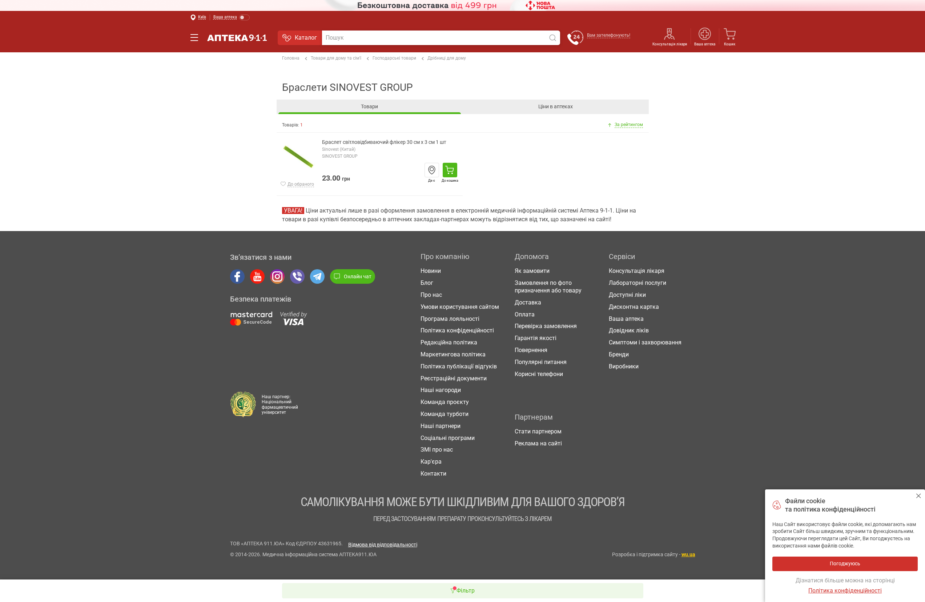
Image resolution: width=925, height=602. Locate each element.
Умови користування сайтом (460, 306)
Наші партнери (441, 426)
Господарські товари (394, 58)
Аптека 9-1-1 (237, 38)
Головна (290, 58)
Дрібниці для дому (446, 58)
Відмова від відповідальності (382, 545)
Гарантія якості (535, 338)
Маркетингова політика (453, 354)
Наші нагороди (441, 390)
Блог (427, 282)
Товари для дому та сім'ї (336, 58)
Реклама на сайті (538, 443)
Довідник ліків (629, 330)
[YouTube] (257, 276)
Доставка (528, 302)
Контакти (433, 473)
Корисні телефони (539, 374)
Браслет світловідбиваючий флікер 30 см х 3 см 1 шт (384, 142)
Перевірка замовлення (546, 326)
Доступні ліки (627, 294)
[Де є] (432, 170)
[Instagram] (277, 276)
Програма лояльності (450, 318)
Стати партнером (538, 431)
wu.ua (688, 554)
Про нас (431, 294)
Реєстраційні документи (454, 378)
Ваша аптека (626, 318)
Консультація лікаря (669, 44)
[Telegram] (317, 276)
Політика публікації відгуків (459, 366)
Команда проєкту (445, 402)
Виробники (624, 366)
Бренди (619, 354)
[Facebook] (237, 276)
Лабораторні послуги (637, 282)
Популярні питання (541, 362)
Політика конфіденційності (457, 330)
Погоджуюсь (918, 495)
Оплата (525, 314)
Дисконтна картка (634, 306)
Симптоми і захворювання (645, 342)
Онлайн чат (357, 276)
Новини (431, 270)
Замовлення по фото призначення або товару (548, 286)
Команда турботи (444, 414)
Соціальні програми (448, 438)
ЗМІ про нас (437, 449)
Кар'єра (431, 461)
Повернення (531, 350)
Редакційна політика (449, 342)
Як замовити (532, 270)
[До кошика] (450, 170)
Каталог (306, 37)
